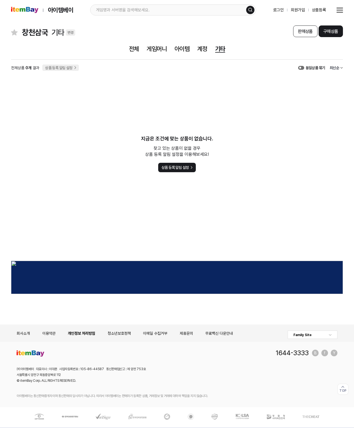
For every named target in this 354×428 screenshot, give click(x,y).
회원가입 (298, 10)
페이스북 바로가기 (324, 353)
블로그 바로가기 (315, 353)
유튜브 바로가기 (334, 353)
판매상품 (305, 31)
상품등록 (319, 10)
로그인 (278, 10)
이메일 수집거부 (155, 333)
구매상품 (330, 31)
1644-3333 (292, 353)
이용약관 (49, 333)
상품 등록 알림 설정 (58, 68)
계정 (202, 48)
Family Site (302, 335)
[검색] (250, 10)
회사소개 (23, 333)
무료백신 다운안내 (219, 333)
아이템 (182, 48)
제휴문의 (186, 333)
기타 (220, 48)
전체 (134, 48)
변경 (70, 32)
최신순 (334, 68)
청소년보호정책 (119, 333)
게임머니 (156, 48)
